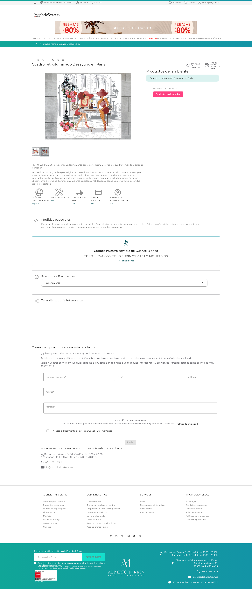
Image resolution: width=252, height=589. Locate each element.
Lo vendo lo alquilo (96, 516)
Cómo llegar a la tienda (54, 501)
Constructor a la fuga (97, 512)
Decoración (117, 38)
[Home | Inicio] (36, 44)
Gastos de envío (50, 523)
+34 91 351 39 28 (53, 462)
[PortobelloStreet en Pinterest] (123, 536)
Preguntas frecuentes (53, 505)
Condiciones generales (196, 505)
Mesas (37, 38)
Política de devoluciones (197, 516)
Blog (142, 501)
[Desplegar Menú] (35, 2)
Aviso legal (191, 501)
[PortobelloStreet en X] (135, 536)
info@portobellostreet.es (167, 224)
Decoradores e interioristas (152, 505)
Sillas (47, 38)
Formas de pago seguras (54, 509)
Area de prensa (147, 512)
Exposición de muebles (189, 38)
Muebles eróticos (210, 38)
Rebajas (152, 38)
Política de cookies (194, 512)
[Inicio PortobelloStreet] (45, 17)
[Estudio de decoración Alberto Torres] (126, 576)
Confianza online (194, 509)
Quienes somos (94, 501)
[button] (124, 282)
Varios (104, 38)
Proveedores (146, 509)
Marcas (141, 38)
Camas (82, 38)
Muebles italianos (167, 38)
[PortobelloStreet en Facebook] (111, 536)
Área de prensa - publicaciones (101, 523)
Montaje (47, 516)
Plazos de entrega (51, 520)
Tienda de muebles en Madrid (101, 505)
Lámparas (93, 38)
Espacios (130, 38)
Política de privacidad (196, 520)
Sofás (57, 38)
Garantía (47, 527)
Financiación (49, 512)
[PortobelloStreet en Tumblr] (141, 536)
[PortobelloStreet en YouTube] (117, 536)
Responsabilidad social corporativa (103, 509)
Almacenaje (69, 38)
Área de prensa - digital (98, 527)
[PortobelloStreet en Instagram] (129, 536)
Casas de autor (94, 520)
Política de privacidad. (77, 568)
